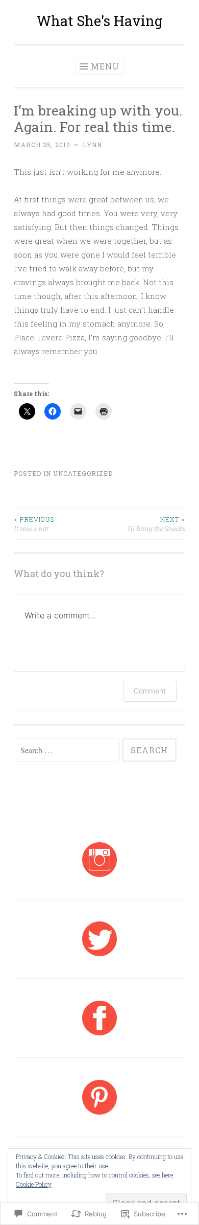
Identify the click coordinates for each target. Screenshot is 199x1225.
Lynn (92, 145)
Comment (150, 690)
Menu (105, 66)
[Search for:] (68, 750)
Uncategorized (83, 473)
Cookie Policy (34, 1184)
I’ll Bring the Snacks (156, 524)
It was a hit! (34, 524)
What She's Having (100, 21)
